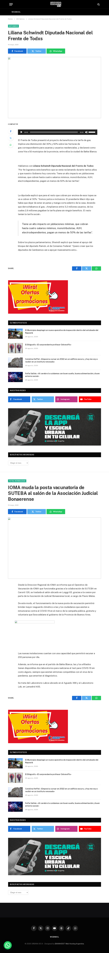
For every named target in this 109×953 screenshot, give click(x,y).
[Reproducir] (21, 132)
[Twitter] (10, 138)
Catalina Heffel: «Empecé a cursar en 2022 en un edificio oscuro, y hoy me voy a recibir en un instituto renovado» (61, 360)
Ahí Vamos (13, 26)
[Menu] (11, 4)
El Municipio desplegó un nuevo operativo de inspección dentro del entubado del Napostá (61, 331)
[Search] (98, 4)
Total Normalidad (17, 481)
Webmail (16, 12)
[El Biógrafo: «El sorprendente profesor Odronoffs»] (15, 348)
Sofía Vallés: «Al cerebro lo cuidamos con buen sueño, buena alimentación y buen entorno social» (62, 374)
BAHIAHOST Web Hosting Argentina (69, 944)
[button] (8, 945)
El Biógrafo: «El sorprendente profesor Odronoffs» (48, 345)
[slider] (92, 131)
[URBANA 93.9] (56, 4)
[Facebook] (10, 131)
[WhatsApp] (10, 145)
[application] (57, 132)
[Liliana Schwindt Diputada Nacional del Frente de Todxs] (54, 87)
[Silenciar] (86, 132)
